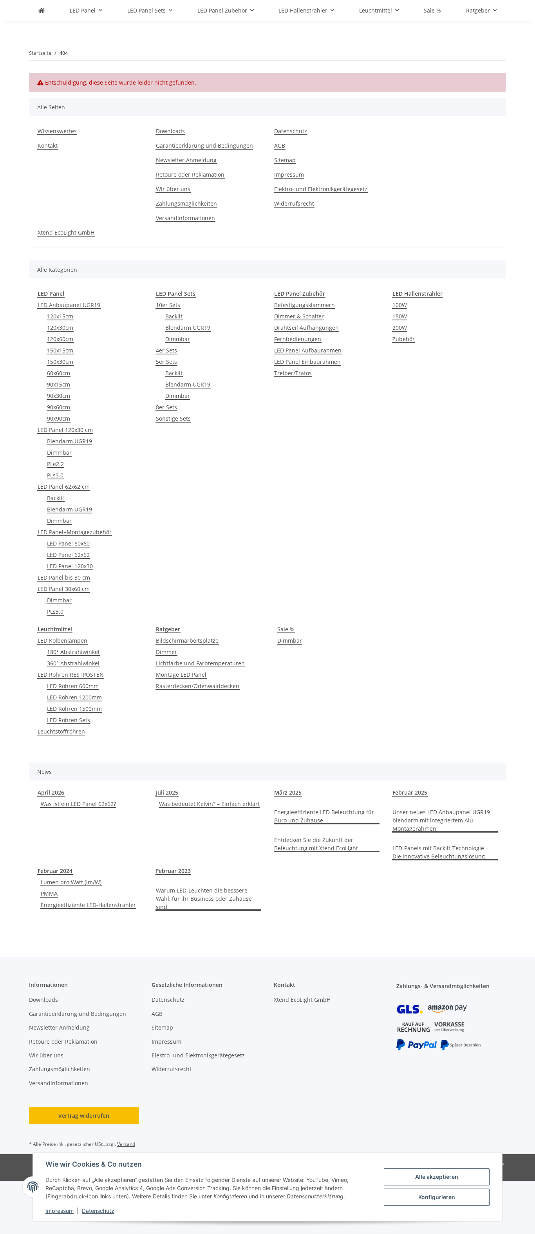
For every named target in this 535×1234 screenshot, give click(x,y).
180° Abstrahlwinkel (73, 652)
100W (399, 305)
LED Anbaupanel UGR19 (69, 305)
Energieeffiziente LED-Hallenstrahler (88, 905)
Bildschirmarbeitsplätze (187, 640)
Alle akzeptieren (436, 1176)
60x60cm (58, 373)
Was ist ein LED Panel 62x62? (78, 804)
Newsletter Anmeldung (186, 160)
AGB (279, 145)
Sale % (286, 629)
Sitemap (285, 160)
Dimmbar (59, 452)
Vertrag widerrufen (83, 1115)
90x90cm (58, 418)
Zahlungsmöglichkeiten (186, 203)
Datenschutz (98, 1210)
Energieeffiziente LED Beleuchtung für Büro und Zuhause (324, 816)
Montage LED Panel (181, 674)
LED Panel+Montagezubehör (75, 532)
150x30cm (60, 361)
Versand (126, 1144)
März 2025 (288, 792)
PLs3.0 (55, 475)
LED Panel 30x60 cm (64, 589)
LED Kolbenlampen (62, 640)
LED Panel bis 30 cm (64, 577)
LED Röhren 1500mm (74, 708)
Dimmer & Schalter (299, 316)
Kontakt (48, 145)
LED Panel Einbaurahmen (307, 361)
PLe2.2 (55, 464)
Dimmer (166, 652)
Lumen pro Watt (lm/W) (71, 882)
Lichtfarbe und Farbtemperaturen (200, 663)
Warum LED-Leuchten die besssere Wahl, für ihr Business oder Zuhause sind (204, 899)
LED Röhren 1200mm (74, 697)
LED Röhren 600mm (73, 686)
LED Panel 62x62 (68, 554)
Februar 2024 (55, 870)
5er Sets (166, 361)
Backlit (55, 498)
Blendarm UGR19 (69, 441)
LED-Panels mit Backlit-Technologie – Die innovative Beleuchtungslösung (440, 852)
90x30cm (58, 395)
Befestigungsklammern (304, 305)
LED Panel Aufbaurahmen (308, 350)
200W (399, 327)
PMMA (49, 893)
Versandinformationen (185, 218)
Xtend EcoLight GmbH (66, 232)
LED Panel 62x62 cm (64, 486)
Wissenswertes (57, 131)
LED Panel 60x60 (68, 543)
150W (399, 316)
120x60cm (60, 339)
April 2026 (51, 792)
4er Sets (166, 350)
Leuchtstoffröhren (61, 731)
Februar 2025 (409, 792)
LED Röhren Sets (68, 720)
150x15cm (60, 350)
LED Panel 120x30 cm (65, 430)
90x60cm (58, 407)
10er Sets (168, 305)
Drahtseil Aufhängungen (306, 327)
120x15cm (60, 316)
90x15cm (58, 384)
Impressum (59, 1210)
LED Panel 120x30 (70, 566)
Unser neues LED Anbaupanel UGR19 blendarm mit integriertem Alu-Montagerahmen (441, 820)
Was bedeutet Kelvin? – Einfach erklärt (209, 804)
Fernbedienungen (297, 339)
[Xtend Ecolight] (41, 10)
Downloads (170, 131)
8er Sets (166, 407)
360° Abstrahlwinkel (73, 663)
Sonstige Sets (173, 418)
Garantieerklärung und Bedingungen (204, 145)
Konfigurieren (436, 1197)
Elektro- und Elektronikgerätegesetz (320, 189)
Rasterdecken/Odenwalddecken (197, 686)
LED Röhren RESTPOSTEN (71, 674)
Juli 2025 (167, 792)
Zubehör (403, 339)
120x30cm (60, 327)
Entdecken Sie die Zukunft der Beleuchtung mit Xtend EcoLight (316, 844)
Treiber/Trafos (293, 373)
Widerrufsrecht (294, 203)
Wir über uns (173, 189)
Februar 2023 (173, 870)
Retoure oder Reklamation (190, 174)
